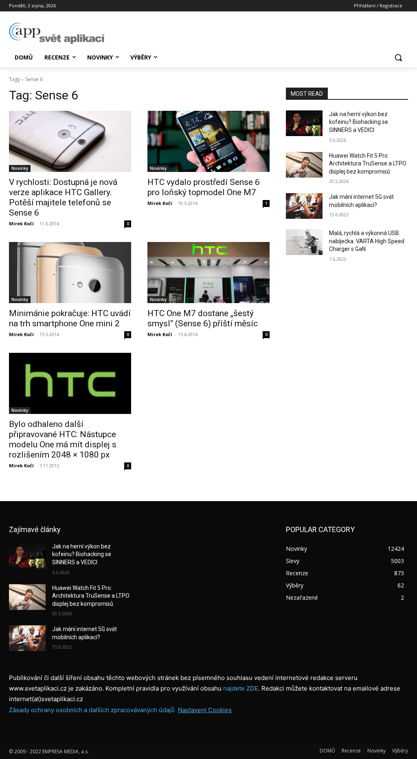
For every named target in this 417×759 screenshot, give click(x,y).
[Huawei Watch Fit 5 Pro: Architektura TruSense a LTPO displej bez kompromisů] (304, 165)
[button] (398, 57)
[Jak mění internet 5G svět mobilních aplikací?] (304, 206)
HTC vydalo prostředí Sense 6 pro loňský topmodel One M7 (203, 187)
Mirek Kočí (21, 223)
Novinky (19, 168)
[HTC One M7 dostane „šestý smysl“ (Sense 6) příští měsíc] (208, 272)
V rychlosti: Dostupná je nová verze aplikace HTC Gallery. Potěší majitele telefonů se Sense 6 (63, 197)
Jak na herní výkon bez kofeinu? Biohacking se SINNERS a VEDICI (358, 122)
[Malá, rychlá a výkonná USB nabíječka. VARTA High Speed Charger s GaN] (304, 242)
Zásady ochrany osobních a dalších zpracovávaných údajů (92, 710)
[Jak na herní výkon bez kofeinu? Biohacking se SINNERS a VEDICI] (304, 123)
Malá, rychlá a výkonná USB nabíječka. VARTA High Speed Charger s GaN (366, 241)
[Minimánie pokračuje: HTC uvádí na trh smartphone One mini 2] (70, 272)
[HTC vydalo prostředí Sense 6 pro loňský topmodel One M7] (208, 141)
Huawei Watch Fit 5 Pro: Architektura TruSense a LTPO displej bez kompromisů (367, 163)
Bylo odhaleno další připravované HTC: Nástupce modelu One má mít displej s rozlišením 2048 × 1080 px (62, 439)
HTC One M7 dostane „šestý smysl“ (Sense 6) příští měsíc (202, 318)
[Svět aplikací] (57, 33)
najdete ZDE (240, 688)
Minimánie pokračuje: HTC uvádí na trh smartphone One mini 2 (70, 318)
